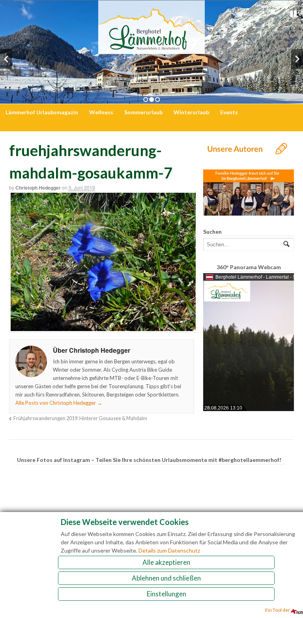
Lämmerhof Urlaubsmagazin (42, 112)
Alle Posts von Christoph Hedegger (58, 403)
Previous (6, 59)
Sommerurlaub (143, 112)
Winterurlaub (191, 112)
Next (297, 59)
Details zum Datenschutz (169, 550)
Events (229, 112)
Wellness (101, 112)
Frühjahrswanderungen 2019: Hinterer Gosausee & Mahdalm (80, 418)
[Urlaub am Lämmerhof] (151, 50)
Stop (293, 13)
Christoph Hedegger (38, 187)
